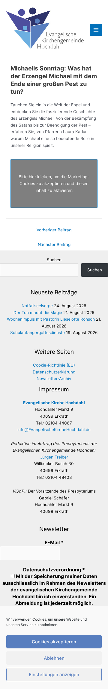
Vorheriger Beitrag (54, 229)
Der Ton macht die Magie (38, 312)
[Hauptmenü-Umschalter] (96, 30)
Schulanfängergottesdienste (37, 332)
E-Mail (54, 542)
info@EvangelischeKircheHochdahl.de (54, 429)
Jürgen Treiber (54, 457)
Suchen (54, 259)
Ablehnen (54, 658)
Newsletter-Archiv (54, 378)
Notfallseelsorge (37, 305)
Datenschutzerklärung (54, 372)
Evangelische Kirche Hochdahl (54, 402)
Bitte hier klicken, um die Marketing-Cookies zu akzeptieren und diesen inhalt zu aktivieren (54, 183)
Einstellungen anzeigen (54, 674)
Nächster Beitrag (54, 244)
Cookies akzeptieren (54, 642)
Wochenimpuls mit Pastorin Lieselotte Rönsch (51, 319)
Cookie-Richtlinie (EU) (54, 365)
